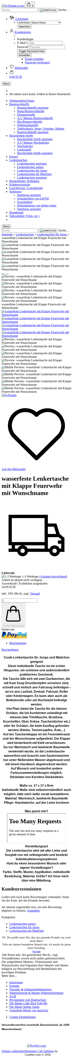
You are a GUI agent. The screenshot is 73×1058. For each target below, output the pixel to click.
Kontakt (36, 951)
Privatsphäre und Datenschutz (27, 1000)
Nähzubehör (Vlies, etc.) (24, 216)
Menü (6, 83)
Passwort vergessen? (37, 62)
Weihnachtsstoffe (27, 125)
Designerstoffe (26, 114)
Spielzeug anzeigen (29, 195)
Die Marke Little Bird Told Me (28, 1003)
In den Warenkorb (13, 625)
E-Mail (21, 42)
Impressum (16, 982)
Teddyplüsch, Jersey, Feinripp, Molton (40, 128)
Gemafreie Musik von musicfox (28, 1010)
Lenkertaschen (18, 160)
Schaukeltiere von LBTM (33, 198)
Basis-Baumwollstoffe (30, 111)
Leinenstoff (24, 149)
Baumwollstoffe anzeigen (32, 107)
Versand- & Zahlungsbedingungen (30, 989)
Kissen (13, 156)
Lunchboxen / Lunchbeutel (26, 188)
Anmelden (33, 910)
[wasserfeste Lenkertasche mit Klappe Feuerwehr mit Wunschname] (36, 314)
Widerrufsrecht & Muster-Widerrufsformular (36, 993)
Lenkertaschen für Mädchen (34, 174)
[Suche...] (48, 10)
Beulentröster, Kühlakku (24, 181)
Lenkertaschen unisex (30, 167)
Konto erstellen (34, 59)
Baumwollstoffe (19, 104)
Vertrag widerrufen (13, 1051)
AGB (12, 996)
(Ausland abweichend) (53, 576)
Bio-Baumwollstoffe (29, 121)
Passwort (22, 47)
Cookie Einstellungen (22, 1017)
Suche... (63, 9)
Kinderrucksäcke (19, 184)
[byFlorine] (13, 5)
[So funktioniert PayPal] (36, 1045)
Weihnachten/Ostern (21, 100)
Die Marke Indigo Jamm (24, 1006)
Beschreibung (17, 643)
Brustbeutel (16, 212)
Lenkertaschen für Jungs (32, 170)
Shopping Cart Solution (39, 1051)
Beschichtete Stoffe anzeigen (35, 139)
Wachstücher (25, 146)
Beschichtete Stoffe (21, 135)
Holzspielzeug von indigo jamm (36, 205)
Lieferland (24, 22)
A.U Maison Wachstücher (33, 142)
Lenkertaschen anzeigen (32, 163)
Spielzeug (15, 191)
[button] (18, 19)
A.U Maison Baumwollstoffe (35, 118)
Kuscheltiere (25, 202)
